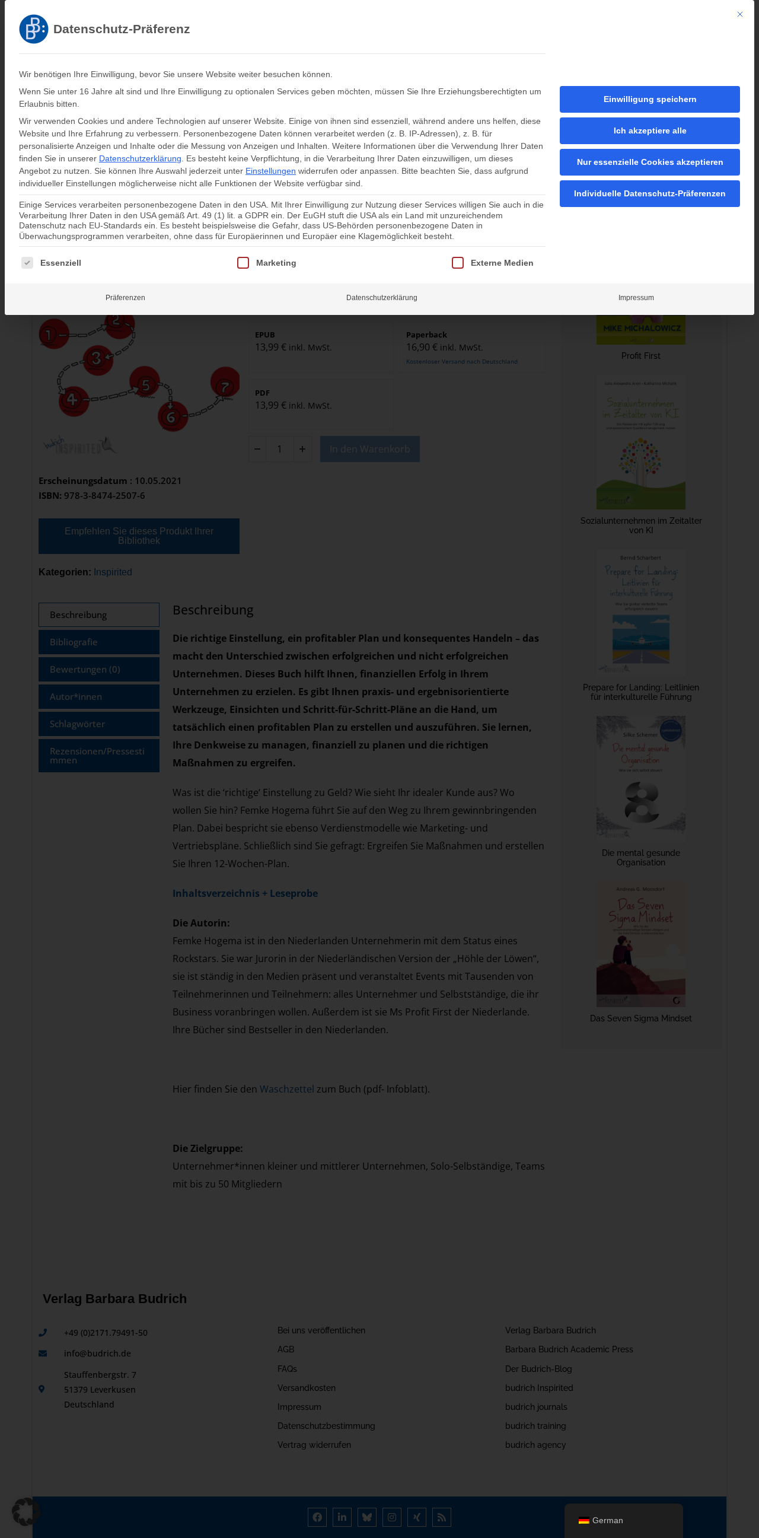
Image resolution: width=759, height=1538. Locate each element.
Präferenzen (125, 298)
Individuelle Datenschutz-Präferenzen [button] (650, 193)
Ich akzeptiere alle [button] (650, 130)
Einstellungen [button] (270, 171)
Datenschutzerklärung (140, 158)
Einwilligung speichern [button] (650, 99)
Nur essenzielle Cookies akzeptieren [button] (650, 162)
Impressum (636, 298)
